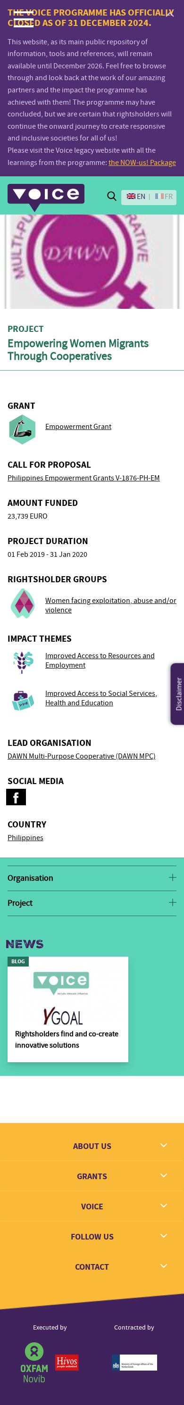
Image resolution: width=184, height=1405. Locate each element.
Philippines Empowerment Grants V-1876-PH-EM (84, 478)
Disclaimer (179, 694)
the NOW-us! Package (142, 162)
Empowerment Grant (78, 426)
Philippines (25, 838)
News (25, 944)
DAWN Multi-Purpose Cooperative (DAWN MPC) (82, 756)
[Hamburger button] (23, 19)
